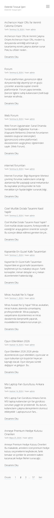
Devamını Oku (11, 57)
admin (33, 29)
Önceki (7, 477)
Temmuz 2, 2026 (16, 215)
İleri (40, 477)
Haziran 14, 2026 (16, 345)
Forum (8, 69)
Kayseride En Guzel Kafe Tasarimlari (25, 251)
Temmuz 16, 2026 (16, 29)
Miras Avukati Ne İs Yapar (19, 294)
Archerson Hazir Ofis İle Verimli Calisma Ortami (22, 24)
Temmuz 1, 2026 (16, 255)
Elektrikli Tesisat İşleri (14, 6)
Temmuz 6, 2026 (16, 72)
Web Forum (11, 115)
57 (33, 477)
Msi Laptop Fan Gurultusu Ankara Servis (24, 385)
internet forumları (14, 165)
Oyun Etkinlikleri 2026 (17, 341)
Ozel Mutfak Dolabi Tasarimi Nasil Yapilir (23, 210)
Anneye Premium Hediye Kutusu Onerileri (23, 432)
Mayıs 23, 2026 (15, 438)
